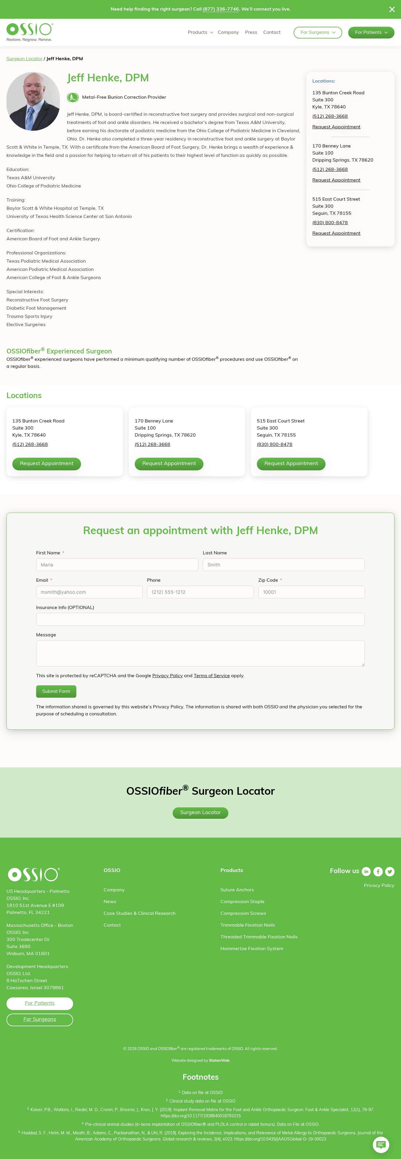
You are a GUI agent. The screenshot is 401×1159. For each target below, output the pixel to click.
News (110, 902)
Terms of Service (212, 676)
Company (228, 32)
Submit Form (56, 691)
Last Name (215, 553)
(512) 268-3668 (330, 116)
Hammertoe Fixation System (251, 949)
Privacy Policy (167, 676)
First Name (48, 553)
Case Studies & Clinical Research (140, 913)
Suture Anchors (237, 890)
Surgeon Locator (24, 59)
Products (197, 32)
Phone (154, 580)
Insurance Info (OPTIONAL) (65, 608)
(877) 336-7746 (221, 9)
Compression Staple (242, 902)
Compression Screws (243, 913)
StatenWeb (219, 1061)
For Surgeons (315, 32)
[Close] (392, 9)
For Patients (368, 32)
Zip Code (268, 580)
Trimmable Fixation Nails (247, 925)
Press (251, 32)
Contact (272, 32)
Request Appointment (336, 127)
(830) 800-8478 (330, 223)
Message (46, 635)
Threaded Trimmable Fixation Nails (259, 937)
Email (42, 580)
